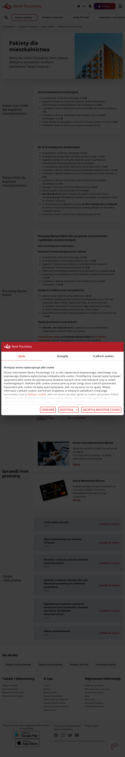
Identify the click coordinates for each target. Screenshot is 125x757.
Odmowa (48, 409)
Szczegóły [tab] (62, 356)
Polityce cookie (37, 394)
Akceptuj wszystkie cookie (101, 409)
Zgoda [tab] (21, 356)
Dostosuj (66, 409)
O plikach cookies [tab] (103, 356)
